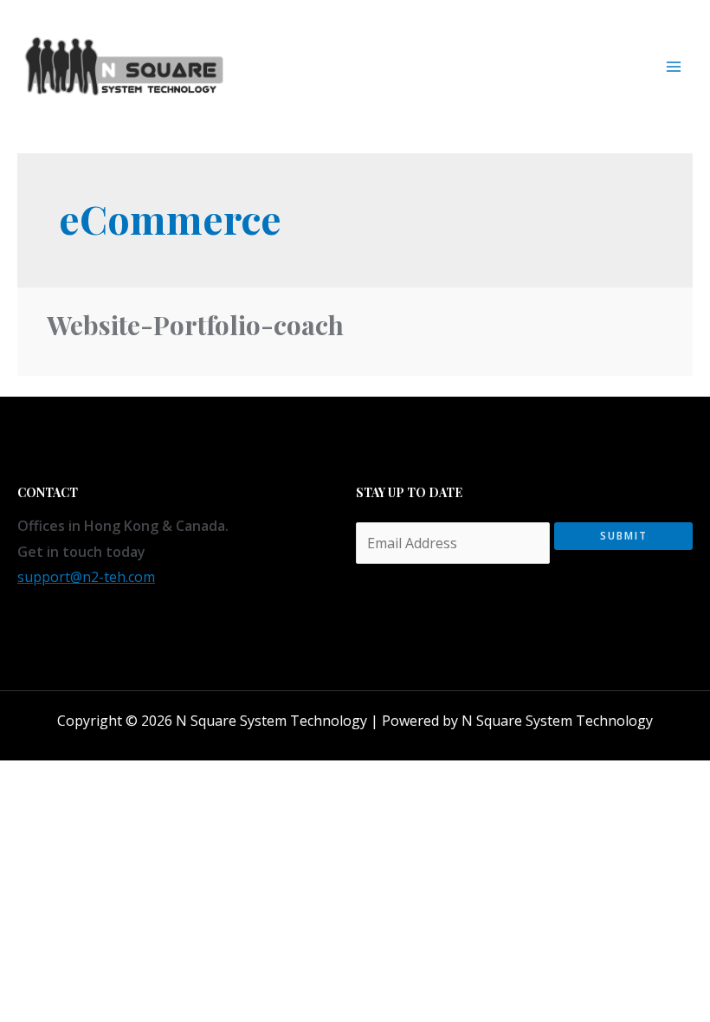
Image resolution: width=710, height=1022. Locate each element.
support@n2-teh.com (86, 576)
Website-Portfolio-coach (195, 324)
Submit (624, 535)
